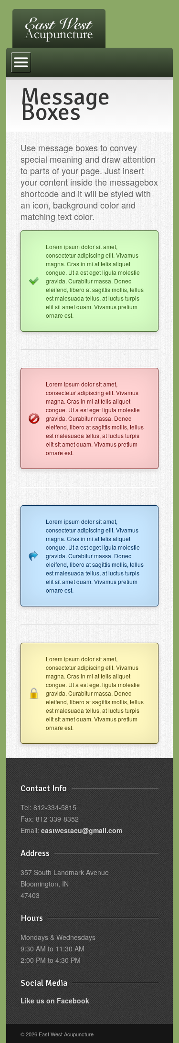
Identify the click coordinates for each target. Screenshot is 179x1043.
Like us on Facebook (55, 1000)
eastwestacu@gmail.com (81, 830)
